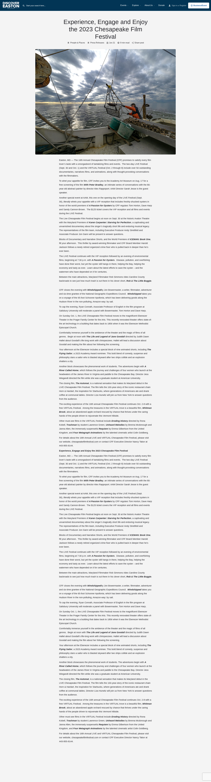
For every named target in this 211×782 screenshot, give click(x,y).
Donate (161, 5)
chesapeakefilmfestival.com (85, 442)
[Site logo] (11, 5)
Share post (139, 43)
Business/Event (200, 5)
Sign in (174, 5)
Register (183, 5)
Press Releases (97, 43)
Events (123, 5)
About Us (149, 5)
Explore (135, 5)
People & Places (77, 43)
